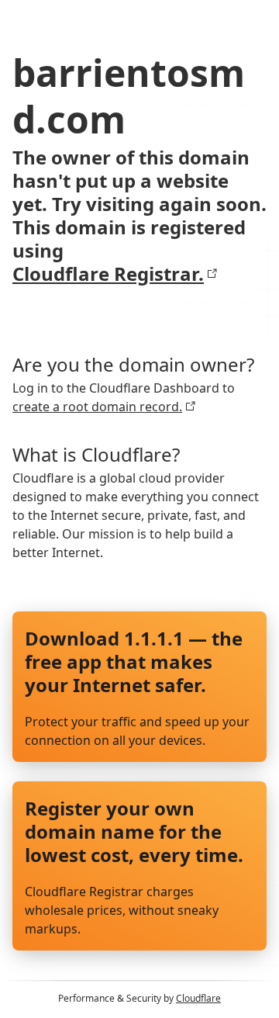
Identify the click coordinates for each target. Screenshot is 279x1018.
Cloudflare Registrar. (108, 274)
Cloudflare (198, 998)
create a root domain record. (97, 406)
